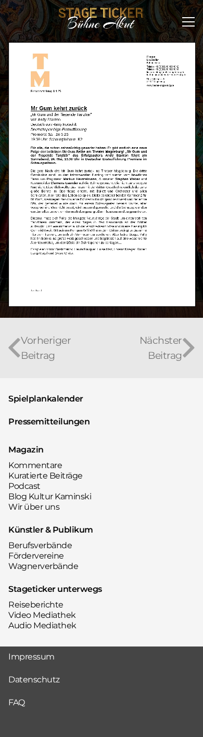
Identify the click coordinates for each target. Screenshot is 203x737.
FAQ (16, 702)
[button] (188, 22)
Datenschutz (34, 679)
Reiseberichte (36, 605)
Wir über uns (33, 507)
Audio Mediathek (42, 625)
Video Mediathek (42, 615)
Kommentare (35, 465)
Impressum (31, 657)
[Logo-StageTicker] (101, 18)
